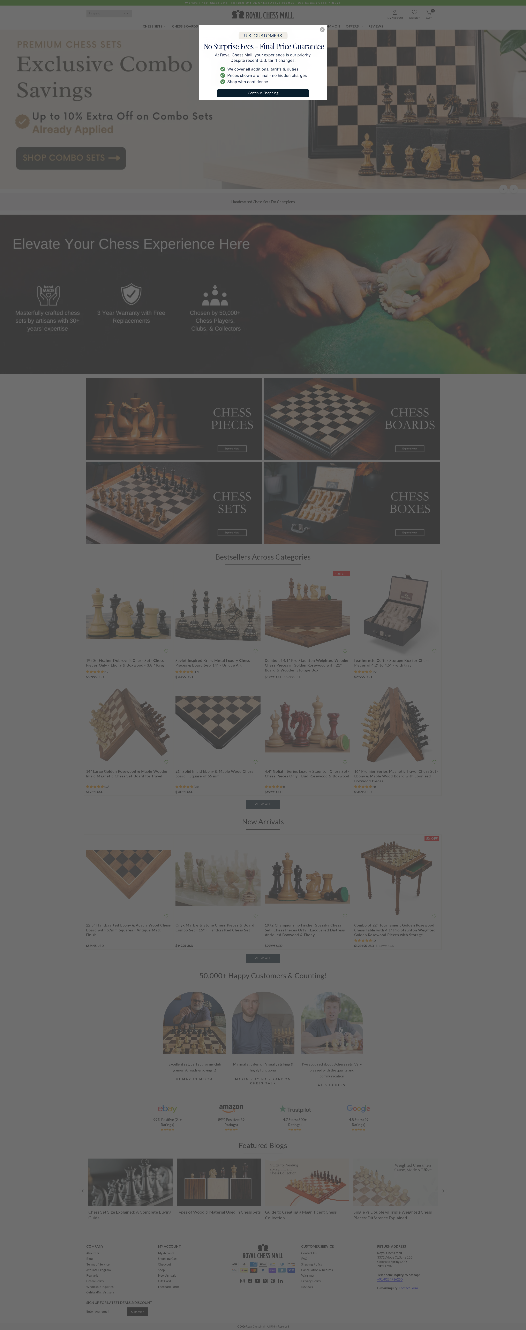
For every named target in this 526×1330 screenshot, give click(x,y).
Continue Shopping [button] (263, 93)
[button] (322, 29)
